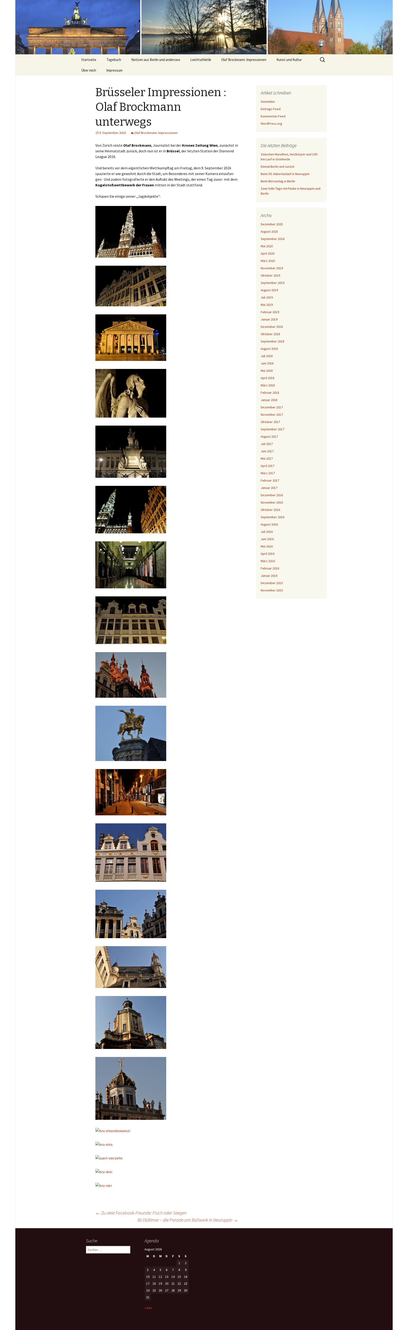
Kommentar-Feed (273, 116)
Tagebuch (113, 59)
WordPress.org (271, 123)
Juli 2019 (267, 297)
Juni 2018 (267, 363)
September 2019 (272, 283)
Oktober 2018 (270, 334)
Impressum (114, 70)
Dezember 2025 (272, 224)
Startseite (88, 59)
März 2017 (268, 473)
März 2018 (268, 385)
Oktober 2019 (270, 275)
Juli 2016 (267, 532)
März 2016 (268, 561)
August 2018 (269, 348)
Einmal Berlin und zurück (277, 166)
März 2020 (268, 261)
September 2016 (272, 517)
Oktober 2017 (270, 422)
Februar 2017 (270, 480)
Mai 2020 (267, 246)
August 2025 (269, 231)
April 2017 (267, 466)
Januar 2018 (269, 400)
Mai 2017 (267, 458)
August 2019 (269, 290)
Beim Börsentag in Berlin (278, 181)
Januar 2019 (269, 319)
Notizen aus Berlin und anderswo (155, 59)
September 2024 (272, 239)
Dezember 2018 (272, 327)
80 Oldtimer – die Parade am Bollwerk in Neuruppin (187, 1220)
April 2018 (267, 378)
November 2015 (272, 590)
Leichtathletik (200, 59)
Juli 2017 (267, 444)
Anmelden (268, 101)
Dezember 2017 (272, 407)
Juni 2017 (267, 451)
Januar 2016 (269, 575)
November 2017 (272, 414)
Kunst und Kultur (289, 59)
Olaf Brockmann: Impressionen (243, 59)
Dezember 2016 (272, 495)
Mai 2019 (267, 305)
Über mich (88, 70)
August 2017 (269, 436)
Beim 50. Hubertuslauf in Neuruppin (285, 174)
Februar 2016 (270, 568)
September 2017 (272, 429)
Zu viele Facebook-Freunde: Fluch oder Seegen (141, 1213)
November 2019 (272, 268)
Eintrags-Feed (270, 109)
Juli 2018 (267, 356)
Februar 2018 (270, 392)
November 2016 (272, 502)
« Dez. (148, 1308)
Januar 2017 (269, 488)
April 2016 (267, 554)
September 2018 (272, 341)
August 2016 (269, 524)
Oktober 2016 (270, 510)
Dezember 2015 (272, 583)
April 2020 (267, 253)
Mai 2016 (267, 546)
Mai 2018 (267, 370)
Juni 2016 (267, 539)
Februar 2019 (270, 312)
